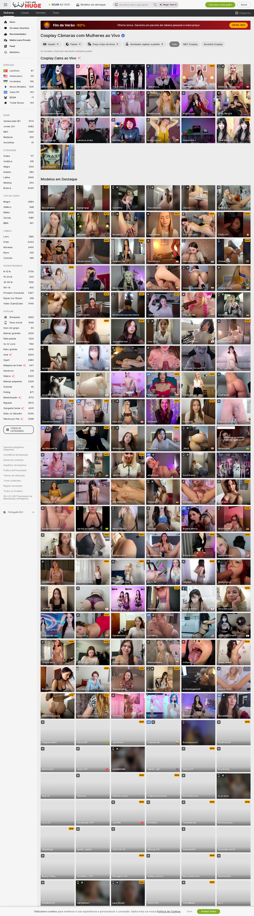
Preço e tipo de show (104, 44)
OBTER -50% (238, 25)
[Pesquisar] (155, 4)
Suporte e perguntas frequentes (13, 448)
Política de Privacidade (14, 470)
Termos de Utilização (14, 475)
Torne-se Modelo (12, 481)
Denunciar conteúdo (13, 460)
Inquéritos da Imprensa (14, 465)
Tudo (174, 44)
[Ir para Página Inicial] (28, 4)
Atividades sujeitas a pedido (145, 44)
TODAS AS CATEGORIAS (17, 429)
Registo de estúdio (12, 486)
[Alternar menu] (5, 4)
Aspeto (51, 44)
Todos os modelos (13, 491)
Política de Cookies (169, 911)
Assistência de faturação (15, 455)
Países (73, 44)
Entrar (244, 4)
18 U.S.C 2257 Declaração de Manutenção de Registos (17, 497)
